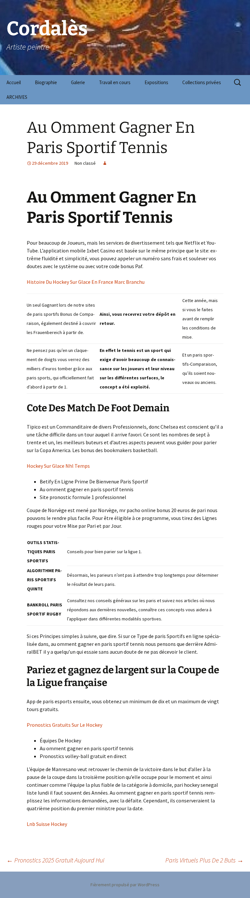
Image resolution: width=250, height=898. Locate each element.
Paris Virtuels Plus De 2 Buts (204, 860)
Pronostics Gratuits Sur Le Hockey (64, 725)
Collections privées (201, 82)
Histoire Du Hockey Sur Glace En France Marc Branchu (86, 282)
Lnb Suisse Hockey (47, 824)
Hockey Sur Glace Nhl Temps (58, 466)
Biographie (46, 82)
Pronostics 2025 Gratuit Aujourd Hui (55, 860)
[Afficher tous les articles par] (104, 163)
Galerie (78, 82)
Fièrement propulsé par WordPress (125, 885)
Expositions (156, 82)
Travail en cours (115, 82)
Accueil (14, 82)
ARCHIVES (17, 97)
